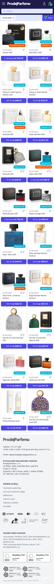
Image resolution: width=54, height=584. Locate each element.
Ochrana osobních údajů (14, 491)
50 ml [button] (40, 100)
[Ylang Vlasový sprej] (13, 401)
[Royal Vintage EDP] (40, 195)
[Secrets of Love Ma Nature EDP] (40, 319)
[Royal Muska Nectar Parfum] (40, 277)
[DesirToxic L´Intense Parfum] (13, 277)
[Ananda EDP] (13, 116)
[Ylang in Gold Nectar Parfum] (40, 74)
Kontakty (7, 506)
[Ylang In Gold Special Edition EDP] (13, 74)
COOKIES (47, 580)
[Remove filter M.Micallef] (13, 18)
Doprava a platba (10, 502)
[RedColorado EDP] (13, 195)
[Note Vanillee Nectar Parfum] (40, 235)
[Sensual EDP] (13, 156)
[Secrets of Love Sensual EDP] (13, 319)
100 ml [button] (40, 58)
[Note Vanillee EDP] (40, 116)
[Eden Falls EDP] (40, 156)
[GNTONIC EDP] (40, 34)
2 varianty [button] (13, 58)
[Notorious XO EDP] (40, 362)
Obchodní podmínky (12, 488)
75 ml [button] (13, 179)
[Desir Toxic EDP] (13, 235)
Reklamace (8, 495)
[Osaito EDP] (13, 34)
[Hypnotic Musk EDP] (13, 362)
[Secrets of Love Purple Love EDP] (40, 401)
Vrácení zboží (9, 499)
